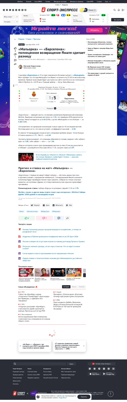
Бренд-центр (16, 381)
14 (55, 300)
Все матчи (117, 20)
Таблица (26, 17)
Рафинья (70, 101)
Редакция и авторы (18, 371)
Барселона (69, 99)
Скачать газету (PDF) (34, 374)
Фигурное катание (60, 1)
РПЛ (23, 292)
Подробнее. (92, 395)
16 (55, 292)
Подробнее (63, 398)
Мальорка (33, 99)
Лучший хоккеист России (50, 378)
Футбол (20, 1)
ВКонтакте (59, 205)
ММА (58, 300)
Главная (21, 39)
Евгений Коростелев (32, 66)
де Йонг (69, 102)
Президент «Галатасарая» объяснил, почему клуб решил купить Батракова (68, 295)
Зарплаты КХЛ (47, 374)
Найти (71, 364)
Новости (65, 5)
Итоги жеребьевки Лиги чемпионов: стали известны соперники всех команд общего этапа (34, 319)
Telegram (37, 205)
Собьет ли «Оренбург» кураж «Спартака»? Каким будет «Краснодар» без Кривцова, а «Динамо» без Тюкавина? (34, 297)
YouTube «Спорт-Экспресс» (103, 364)
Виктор (76, 102)
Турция (59, 292)
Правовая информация (68, 374)
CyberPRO (90, 1)
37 (20, 304)
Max (70, 205)
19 (20, 314)
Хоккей (28, 1)
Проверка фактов (18, 374)
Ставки (99, 1)
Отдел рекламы (17, 378)
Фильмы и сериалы (76, 1)
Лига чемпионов (27, 314)
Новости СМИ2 (90, 39)
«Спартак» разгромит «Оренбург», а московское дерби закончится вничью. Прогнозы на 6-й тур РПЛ (31, 308)
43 (20, 292)
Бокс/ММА (38, 1)
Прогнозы (36, 39)
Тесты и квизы (47, 371)
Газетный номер (32, 371)
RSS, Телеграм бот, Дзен (68, 371)
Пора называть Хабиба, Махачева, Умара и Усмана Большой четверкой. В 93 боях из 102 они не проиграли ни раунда (68, 305)
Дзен (47, 205)
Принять (84, 397)
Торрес (63, 101)
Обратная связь (65, 378)
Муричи (33, 101)
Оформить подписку (33, 378)
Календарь (27, 22)
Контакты (16, 384)
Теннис (47, 1)
